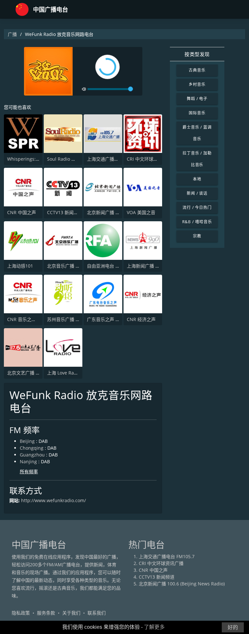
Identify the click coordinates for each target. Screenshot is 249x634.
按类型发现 (197, 54)
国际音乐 (197, 113)
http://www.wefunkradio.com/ (53, 500)
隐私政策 (21, 613)
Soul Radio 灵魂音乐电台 (73, 159)
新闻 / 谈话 (197, 193)
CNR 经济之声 (141, 319)
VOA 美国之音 (141, 212)
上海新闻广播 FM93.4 (149, 266)
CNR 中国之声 (21, 212)
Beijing (27, 441)
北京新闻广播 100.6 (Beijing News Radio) (182, 584)
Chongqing (31, 448)
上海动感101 (20, 266)
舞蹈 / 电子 (197, 98)
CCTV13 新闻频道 (65, 212)
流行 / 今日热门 (197, 207)
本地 (197, 179)
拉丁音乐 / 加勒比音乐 (197, 158)
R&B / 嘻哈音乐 (197, 222)
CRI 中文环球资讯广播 (149, 159)
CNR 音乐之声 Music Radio (35, 319)
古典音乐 (197, 70)
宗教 (197, 236)
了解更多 (154, 627)
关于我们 (71, 613)
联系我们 (97, 613)
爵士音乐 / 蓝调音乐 (197, 133)
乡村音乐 (197, 84)
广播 (12, 34)
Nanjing (28, 461)
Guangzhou (32, 455)
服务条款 (46, 613)
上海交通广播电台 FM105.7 (115, 159)
